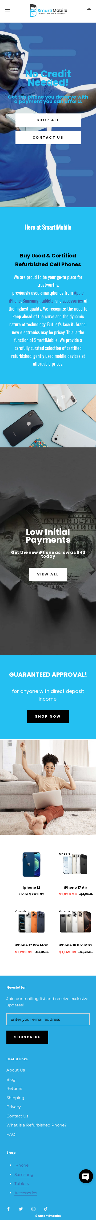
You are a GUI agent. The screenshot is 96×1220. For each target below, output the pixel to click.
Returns (14, 1088)
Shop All (48, 119)
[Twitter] (21, 1209)
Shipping (15, 1097)
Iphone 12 (31, 887)
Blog (10, 1079)
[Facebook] (8, 1209)
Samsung (30, 300)
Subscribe (27, 1037)
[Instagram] (33, 1209)
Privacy (13, 1106)
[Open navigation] (7, 11)
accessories (73, 300)
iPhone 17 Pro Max (31, 945)
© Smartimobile (48, 1216)
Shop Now (48, 716)
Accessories (25, 1192)
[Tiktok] (45, 1209)
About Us (15, 1070)
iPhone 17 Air (75, 887)
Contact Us (48, 137)
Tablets (21, 1183)
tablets (47, 300)
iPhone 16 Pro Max (75, 945)
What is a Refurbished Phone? (36, 1125)
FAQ (10, 1134)
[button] (86, 1176)
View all (48, 574)
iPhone (21, 1165)
